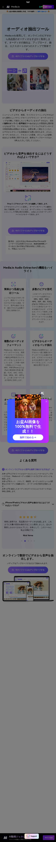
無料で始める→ (28, 437)
